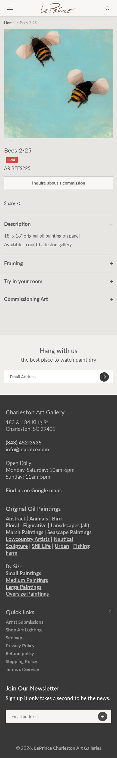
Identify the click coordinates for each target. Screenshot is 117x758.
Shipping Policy (21, 661)
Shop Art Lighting (24, 630)
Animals (38, 518)
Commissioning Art (26, 299)
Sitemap (14, 637)
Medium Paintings (27, 580)
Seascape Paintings (69, 532)
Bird (57, 518)
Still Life (41, 546)
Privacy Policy (20, 645)
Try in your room (23, 281)
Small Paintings (23, 573)
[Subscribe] (104, 377)
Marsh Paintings (24, 532)
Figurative (35, 525)
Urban (62, 546)
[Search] (108, 8)
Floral (12, 525)
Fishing (81, 546)
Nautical (63, 539)
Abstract (15, 518)
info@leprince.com (27, 449)
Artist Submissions (24, 622)
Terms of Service (22, 669)
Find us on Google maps (33, 490)
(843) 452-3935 (24, 442)
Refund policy (20, 653)
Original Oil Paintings (33, 508)
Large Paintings (23, 587)
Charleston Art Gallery (35, 412)
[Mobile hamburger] (10, 8)
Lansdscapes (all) (70, 525)
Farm (11, 552)
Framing (13, 263)
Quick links (20, 612)
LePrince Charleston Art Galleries (67, 748)
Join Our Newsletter (32, 688)
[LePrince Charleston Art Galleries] (58, 8)
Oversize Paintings (27, 593)
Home (9, 23)
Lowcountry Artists (28, 539)
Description (17, 224)
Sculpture (17, 546)
